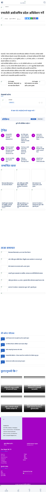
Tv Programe (3, 461)
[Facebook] (26, 19)
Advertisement (4, 457)
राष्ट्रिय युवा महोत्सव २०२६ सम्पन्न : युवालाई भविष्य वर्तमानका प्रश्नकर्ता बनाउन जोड (23, 205)
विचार (2, 473)
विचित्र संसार (3, 474)
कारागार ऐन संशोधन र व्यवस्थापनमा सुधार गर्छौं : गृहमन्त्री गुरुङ (38, 204)
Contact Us (3, 458)
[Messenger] (30, 19)
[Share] (37, 19)
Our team (3, 456)
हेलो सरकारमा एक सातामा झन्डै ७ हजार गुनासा (37, 184)
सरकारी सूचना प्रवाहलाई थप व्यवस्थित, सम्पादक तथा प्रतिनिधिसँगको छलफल (7, 205)
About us (3, 454)
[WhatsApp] (31, 19)
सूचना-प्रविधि (3, 475)
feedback (3, 460)
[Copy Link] (35, 19)
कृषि (1, 471)
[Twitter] (28, 19)
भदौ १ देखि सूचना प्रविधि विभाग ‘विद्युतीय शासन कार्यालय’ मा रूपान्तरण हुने (22, 185)
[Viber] (33, 19)
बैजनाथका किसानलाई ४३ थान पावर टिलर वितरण (7, 184)
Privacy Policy (4, 463)
